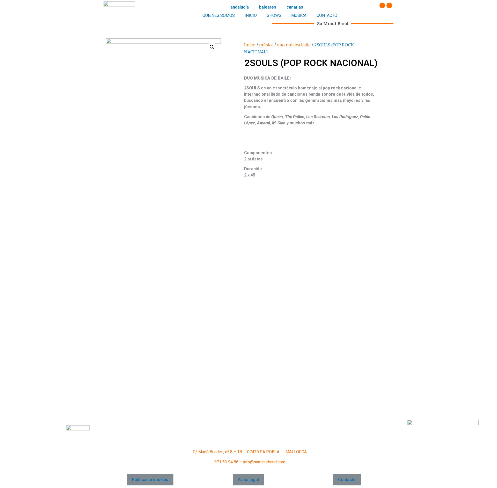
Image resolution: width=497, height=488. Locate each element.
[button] (150, 479)
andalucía (239, 7)
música (266, 44)
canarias (295, 7)
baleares (267, 7)
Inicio (249, 44)
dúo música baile (294, 44)
